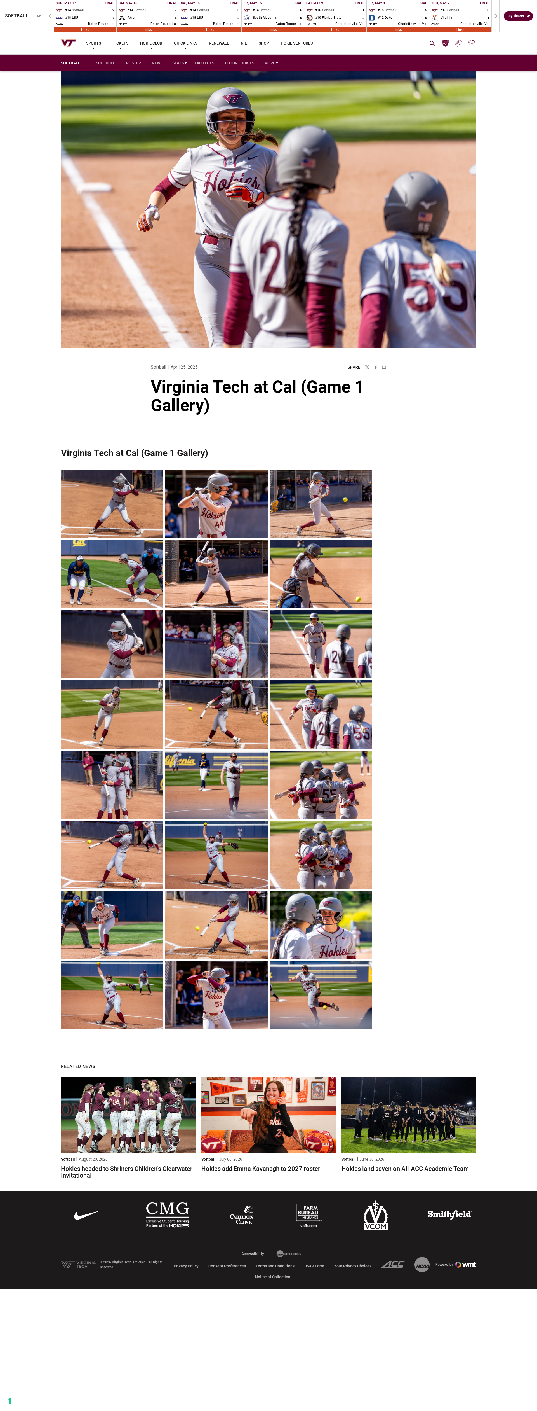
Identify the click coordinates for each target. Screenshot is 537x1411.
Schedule (105, 63)
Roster (133, 63)
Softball (158, 367)
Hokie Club (151, 43)
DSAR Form (314, 1266)
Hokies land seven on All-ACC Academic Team (405, 1168)
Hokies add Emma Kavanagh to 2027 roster (260, 1168)
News (157, 63)
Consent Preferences (227, 1266)
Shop (264, 43)
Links (85, 29)
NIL (244, 43)
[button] (496, 16)
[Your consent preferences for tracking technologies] (9, 1401)
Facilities (204, 63)
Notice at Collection (272, 1277)
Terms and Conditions (275, 1266)
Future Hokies (239, 63)
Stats (178, 63)
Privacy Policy (186, 1266)
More (269, 63)
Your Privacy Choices (352, 1266)
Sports (93, 43)
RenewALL (219, 43)
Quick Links (185, 43)
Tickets (120, 43)
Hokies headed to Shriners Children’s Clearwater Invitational (126, 1172)
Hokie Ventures (297, 43)
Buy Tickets (515, 16)
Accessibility (252, 1253)
